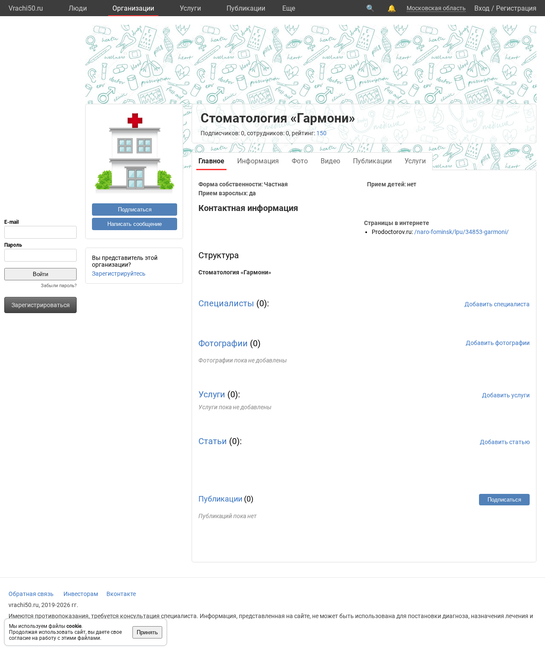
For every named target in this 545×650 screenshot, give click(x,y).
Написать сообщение (134, 224)
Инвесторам (80, 593)
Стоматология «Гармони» (234, 272)
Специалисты (226, 303)
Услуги (190, 8)
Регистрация (516, 8)
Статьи (212, 441)
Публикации (246, 8)
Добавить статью (505, 442)
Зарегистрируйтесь (119, 273)
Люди (78, 8)
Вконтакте (121, 593)
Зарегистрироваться (40, 305)
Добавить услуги (506, 395)
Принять (147, 632)
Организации (133, 8)
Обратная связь (31, 593)
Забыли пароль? (59, 285)
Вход (482, 8)
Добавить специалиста (497, 304)
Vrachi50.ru (26, 8)
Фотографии (223, 343)
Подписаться (135, 209)
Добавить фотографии (498, 342)
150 (321, 133)
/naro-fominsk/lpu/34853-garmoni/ (461, 231)
